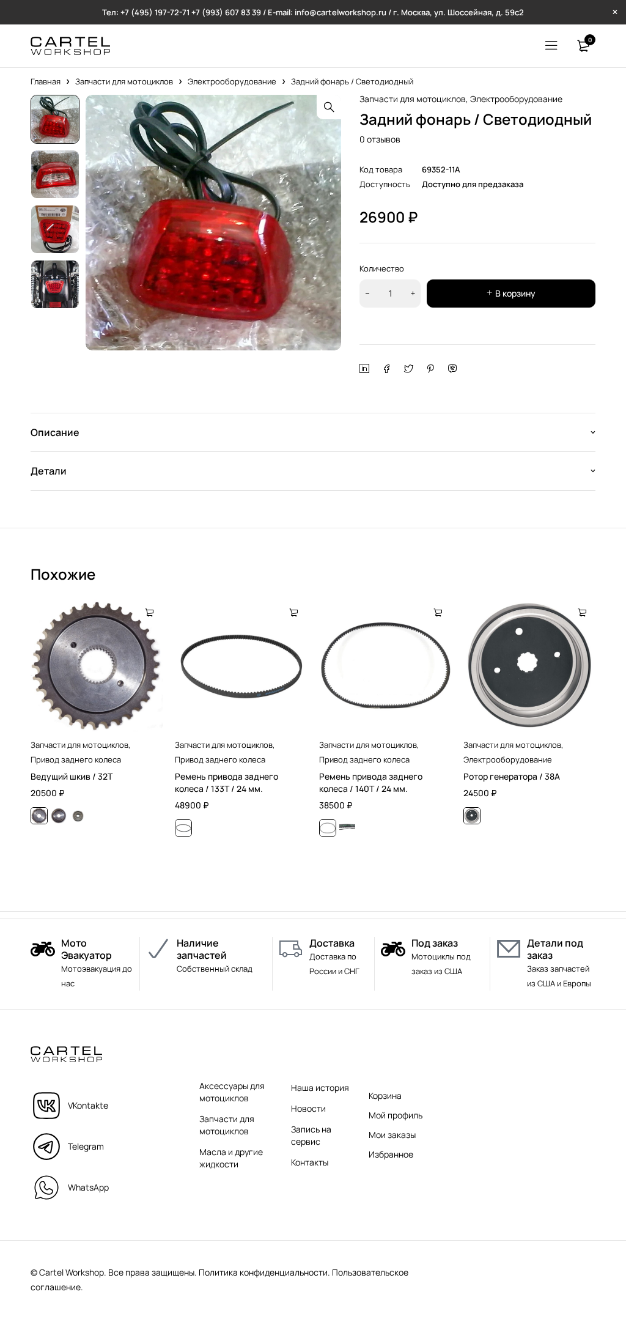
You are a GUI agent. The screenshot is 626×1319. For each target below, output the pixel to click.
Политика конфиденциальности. (264, 1272)
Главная (46, 81)
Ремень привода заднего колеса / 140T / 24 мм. (370, 782)
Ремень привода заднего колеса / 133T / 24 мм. (226, 782)
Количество (381, 268)
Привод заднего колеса (76, 759)
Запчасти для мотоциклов (124, 81)
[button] (329, 107)
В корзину (515, 293)
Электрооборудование (232, 81)
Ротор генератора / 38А (511, 776)
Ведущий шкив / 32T (71, 776)
